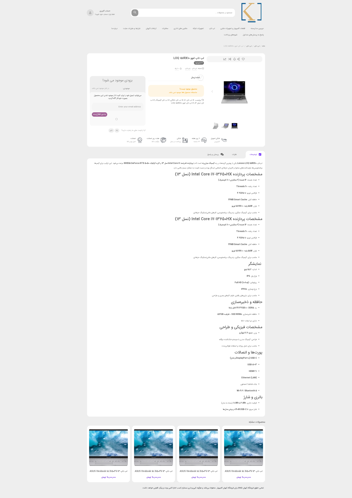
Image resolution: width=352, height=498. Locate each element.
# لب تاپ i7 (189, 100)
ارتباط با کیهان (151, 28)
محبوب (243, 59)
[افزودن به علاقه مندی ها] (236, 475)
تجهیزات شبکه (198, 28)
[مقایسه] (241, 475)
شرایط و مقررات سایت (131, 28)
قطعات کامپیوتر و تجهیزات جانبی (232, 28)
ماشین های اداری (180, 28)
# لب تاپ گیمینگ (162, 100)
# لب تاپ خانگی (176, 100)
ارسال (238, 59)
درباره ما (115, 28)
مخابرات (165, 28)
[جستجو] (134, 12)
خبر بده (234, 59)
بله (117, 130)
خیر (111, 130)
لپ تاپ (212, 28)
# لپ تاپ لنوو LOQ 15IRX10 (182, 103)
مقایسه (230, 59)
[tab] (255, 154)
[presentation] (212, 92)
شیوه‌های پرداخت (230, 35)
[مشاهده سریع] (246, 475)
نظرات (234, 154)
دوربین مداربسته (257, 28)
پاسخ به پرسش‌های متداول (253, 35)
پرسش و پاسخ (213, 154)
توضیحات (253, 154)
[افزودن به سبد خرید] (251, 475)
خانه (263, 46)
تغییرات (224, 59)
